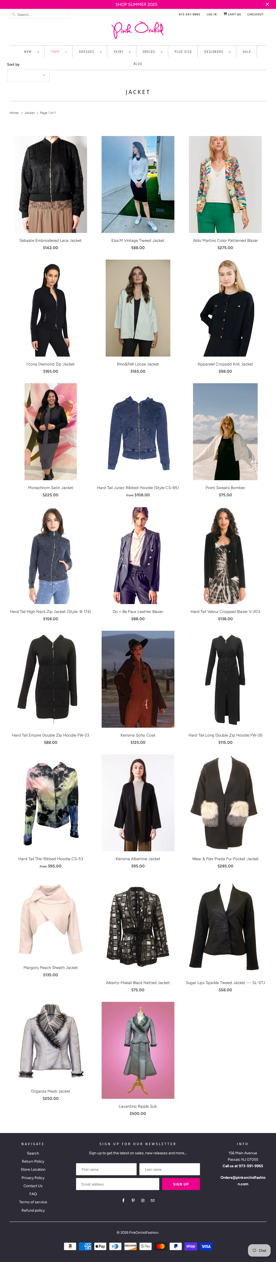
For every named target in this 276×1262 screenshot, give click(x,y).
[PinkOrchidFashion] (138, 30)
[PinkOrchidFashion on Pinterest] (133, 1200)
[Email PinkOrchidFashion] (152, 1200)
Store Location (33, 1169)
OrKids (150, 52)
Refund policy (33, 1210)
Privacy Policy (33, 1178)
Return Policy (33, 1161)
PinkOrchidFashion (143, 1232)
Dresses (88, 52)
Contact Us (33, 1186)
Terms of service (33, 1202)
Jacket (138, 92)
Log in (212, 14)
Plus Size (183, 52)
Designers (215, 52)
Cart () (234, 14)
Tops (56, 52)
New (29, 52)
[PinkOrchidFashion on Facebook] (123, 1200)
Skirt (120, 52)
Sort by (13, 64)
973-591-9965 (189, 14)
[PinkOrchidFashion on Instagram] (142, 1200)
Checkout (255, 14)
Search (33, 1153)
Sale (247, 52)
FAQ (33, 1194)
